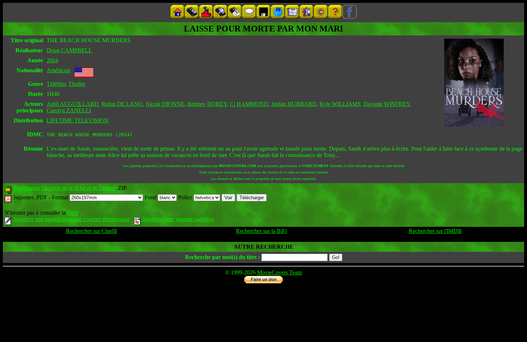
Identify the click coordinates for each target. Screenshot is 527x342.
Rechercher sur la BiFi (261, 231)
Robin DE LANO (122, 104)
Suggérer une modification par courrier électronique (71, 219)
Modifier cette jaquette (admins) (177, 219)
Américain (58, 70)
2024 (52, 60)
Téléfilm (56, 84)
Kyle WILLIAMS (340, 104)
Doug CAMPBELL (69, 50)
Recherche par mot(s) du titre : (222, 257)
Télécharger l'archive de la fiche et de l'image (64, 188)
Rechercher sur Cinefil (91, 231)
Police (186, 197)
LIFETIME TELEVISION (77, 120)
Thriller (76, 84)
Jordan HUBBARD (294, 104)
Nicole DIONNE (165, 104)
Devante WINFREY (387, 104)
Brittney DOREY (207, 104)
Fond (151, 197)
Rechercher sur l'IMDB (435, 231)
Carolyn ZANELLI (69, 110)
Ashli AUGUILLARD (73, 104)
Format (61, 197)
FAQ (73, 213)
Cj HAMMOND (249, 104)
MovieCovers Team (279, 272)
